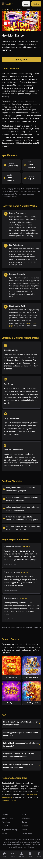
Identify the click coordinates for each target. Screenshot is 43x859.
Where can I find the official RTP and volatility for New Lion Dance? (18, 755)
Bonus (24, 822)
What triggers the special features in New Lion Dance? (20, 733)
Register (36, 4)
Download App (7, 818)
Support (25, 826)
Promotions (6, 822)
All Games (12, 9)
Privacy (4, 833)
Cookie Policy (27, 833)
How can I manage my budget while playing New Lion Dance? (18, 765)
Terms (24, 830)
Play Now (22, 59)
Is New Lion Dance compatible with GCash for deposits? (21, 744)
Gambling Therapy (9, 800)
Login (26, 4)
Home (4, 9)
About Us (5, 826)
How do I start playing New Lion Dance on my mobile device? (20, 723)
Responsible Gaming (9, 830)
